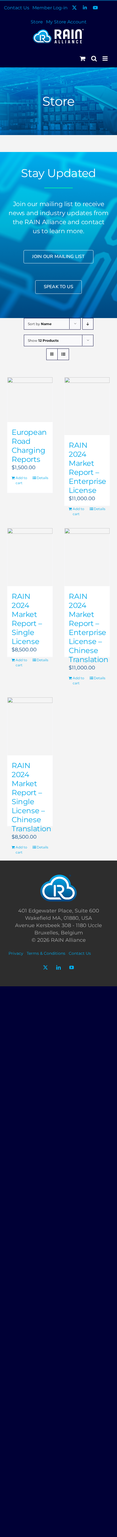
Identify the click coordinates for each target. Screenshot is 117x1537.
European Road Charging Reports (29, 446)
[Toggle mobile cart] (82, 58)
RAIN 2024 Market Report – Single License (27, 619)
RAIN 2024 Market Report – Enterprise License (87, 468)
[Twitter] (45, 967)
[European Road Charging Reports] (30, 399)
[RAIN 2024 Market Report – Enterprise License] (87, 406)
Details (42, 478)
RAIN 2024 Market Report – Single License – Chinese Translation (31, 797)
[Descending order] (87, 324)
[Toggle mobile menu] (105, 58)
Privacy (16, 953)
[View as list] (63, 354)
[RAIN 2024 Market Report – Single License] (30, 557)
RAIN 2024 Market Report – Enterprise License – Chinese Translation (88, 628)
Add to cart (21, 480)
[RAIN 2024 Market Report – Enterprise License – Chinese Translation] (87, 557)
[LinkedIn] (58, 967)
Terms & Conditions (46, 953)
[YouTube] (71, 967)
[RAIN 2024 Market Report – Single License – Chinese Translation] (30, 726)
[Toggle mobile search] (94, 58)
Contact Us (80, 953)
